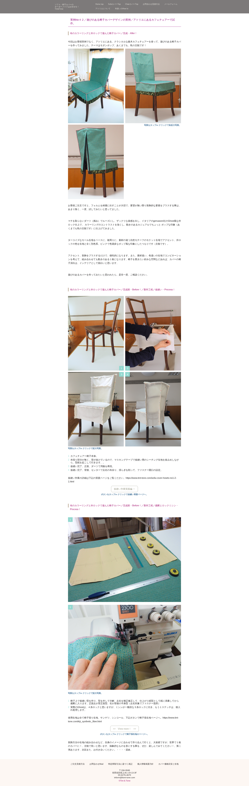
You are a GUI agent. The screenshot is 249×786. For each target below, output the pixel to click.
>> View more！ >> (124, 729)
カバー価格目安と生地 (168, 764)
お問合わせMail (96, 764)
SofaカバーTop (114, 4)
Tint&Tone (59, 9)
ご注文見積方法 (77, 764)
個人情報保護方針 (145, 764)
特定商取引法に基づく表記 (120, 764)
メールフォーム (170, 4)
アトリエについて (102, 9)
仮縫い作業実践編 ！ (124, 489)
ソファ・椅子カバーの (64, 4)
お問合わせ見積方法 (151, 4)
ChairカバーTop (131, 4)
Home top (99, 4)
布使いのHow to (121, 9)
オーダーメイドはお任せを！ (67, 7)
